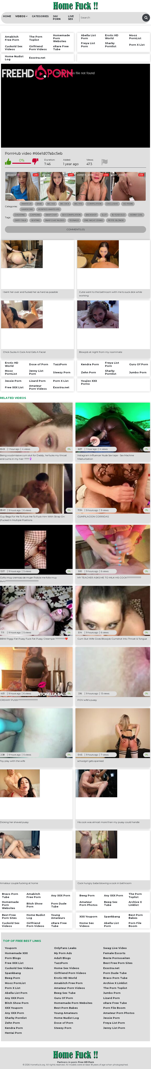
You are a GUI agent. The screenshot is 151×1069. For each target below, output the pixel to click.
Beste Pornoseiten (116, 958)
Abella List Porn (16, 992)
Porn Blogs (13, 958)
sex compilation (71, 215)
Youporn (11, 948)
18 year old (118, 215)
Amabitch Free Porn (68, 983)
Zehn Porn (12, 1022)
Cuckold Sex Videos (19, 968)
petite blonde (116, 220)
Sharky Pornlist (16, 1017)
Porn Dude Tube (115, 973)
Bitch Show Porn (17, 1002)
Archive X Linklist (115, 983)
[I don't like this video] (35, 162)
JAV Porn (57, 17)
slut (104, 215)
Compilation (94, 204)
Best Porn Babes (66, 1007)
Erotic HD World (65, 978)
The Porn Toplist (115, 988)
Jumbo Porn (112, 992)
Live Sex (71, 17)
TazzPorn (61, 963)
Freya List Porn (114, 1022)
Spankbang (13, 973)
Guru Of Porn (63, 998)
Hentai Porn (13, 1032)
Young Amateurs (66, 1013)
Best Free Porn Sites (118, 963)
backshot (91, 215)
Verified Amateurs (48, 209)
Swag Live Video (115, 948)
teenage (74, 220)
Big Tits (78, 204)
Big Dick (64, 204)
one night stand (93, 220)
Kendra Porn (14, 1027)
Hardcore (27, 209)
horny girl (136, 215)
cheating (20, 215)
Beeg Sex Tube (65, 992)
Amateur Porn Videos (69, 988)
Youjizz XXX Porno (89, 382)
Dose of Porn (63, 1022)
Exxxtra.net (111, 968)
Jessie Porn (111, 1017)
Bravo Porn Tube (115, 978)
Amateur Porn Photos (118, 1013)
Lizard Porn (111, 998)
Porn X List (12, 988)
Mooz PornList (15, 983)
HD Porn (128, 204)
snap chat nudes (54, 220)
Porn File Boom (114, 1007)
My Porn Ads (63, 953)
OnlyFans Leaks (65, 948)
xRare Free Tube (115, 1002)
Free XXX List (14, 963)
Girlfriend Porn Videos (70, 973)
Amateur (26, 204)
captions (35, 215)
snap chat (51, 215)
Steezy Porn (62, 1027)
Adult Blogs (62, 958)
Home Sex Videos (66, 968)
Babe (39, 204)
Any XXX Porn (14, 998)
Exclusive (112, 204)
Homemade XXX (16, 953)
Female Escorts (114, 953)
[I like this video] (8, 162)
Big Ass (51, 204)
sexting (35, 220)
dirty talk (20, 220)
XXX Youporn (14, 1007)
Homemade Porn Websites (73, 1002)
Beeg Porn (12, 978)
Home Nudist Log (66, 1017)
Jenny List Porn (114, 1027)
